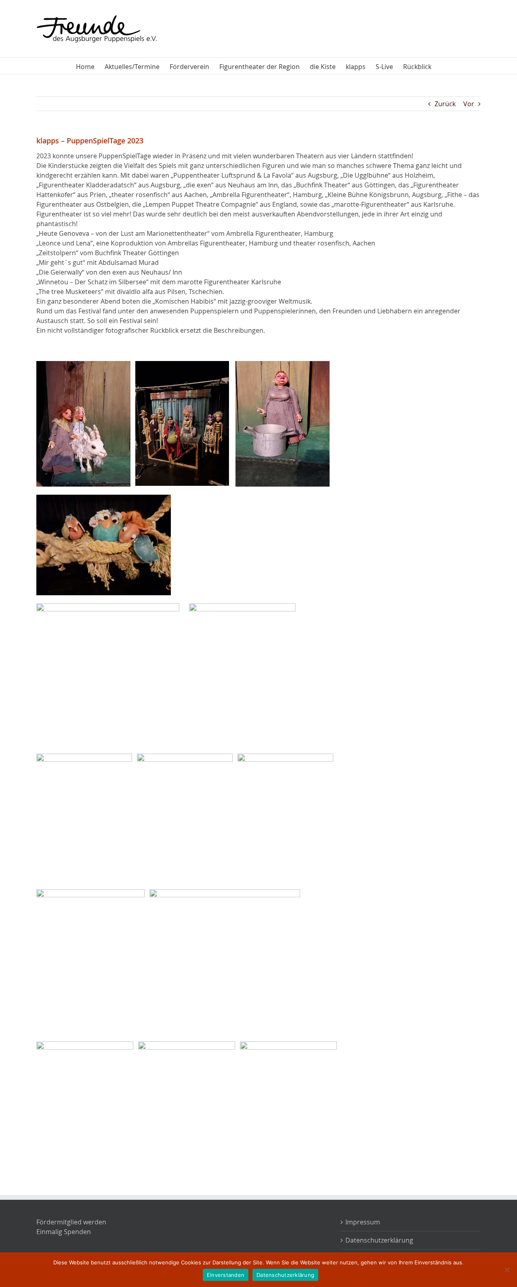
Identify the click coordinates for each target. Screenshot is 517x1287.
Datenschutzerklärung (379, 1240)
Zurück (445, 103)
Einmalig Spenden (63, 1231)
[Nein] (507, 1270)
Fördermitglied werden (71, 1222)
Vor (468, 103)
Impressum (362, 1222)
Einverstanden (225, 1275)
